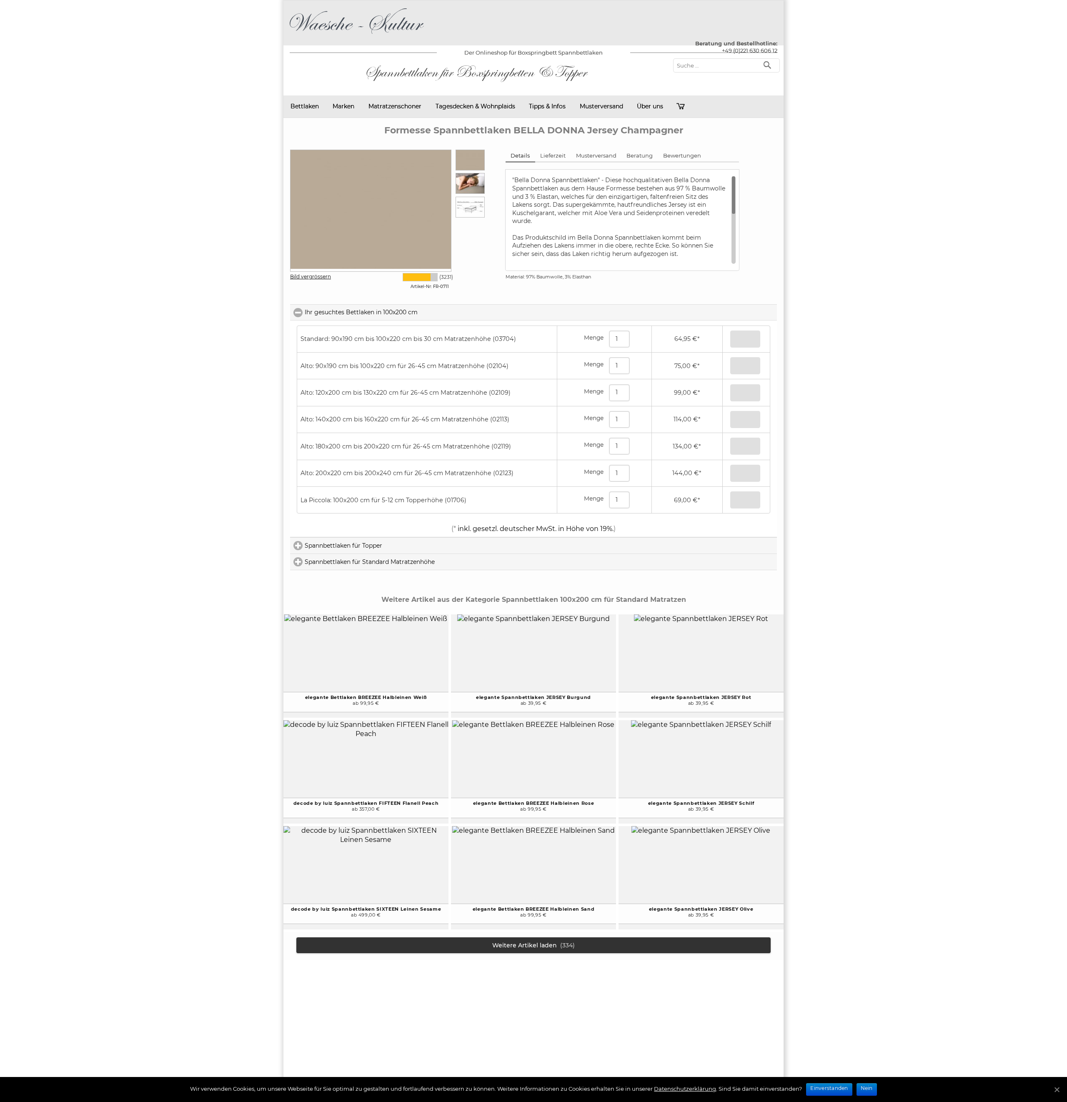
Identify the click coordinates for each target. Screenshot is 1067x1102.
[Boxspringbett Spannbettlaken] (357, 35)
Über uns (650, 106)
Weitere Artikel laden (533, 945)
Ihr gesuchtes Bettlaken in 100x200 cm (398, 312)
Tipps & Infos (547, 106)
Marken (343, 106)
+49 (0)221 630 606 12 (749, 50)
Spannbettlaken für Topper (379, 545)
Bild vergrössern (310, 276)
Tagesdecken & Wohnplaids (475, 106)
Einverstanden (829, 1088)
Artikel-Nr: (421, 286)
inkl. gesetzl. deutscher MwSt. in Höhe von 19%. (535, 529)
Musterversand (601, 106)
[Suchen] (769, 64)
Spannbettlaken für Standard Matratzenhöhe (405, 562)
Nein (867, 1088)
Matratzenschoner (394, 106)
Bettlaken (305, 106)
